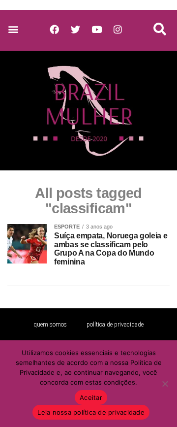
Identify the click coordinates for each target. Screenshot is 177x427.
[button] (13, 29)
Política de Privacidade (115, 324)
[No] (165, 384)
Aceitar (91, 397)
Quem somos (50, 324)
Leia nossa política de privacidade (91, 412)
